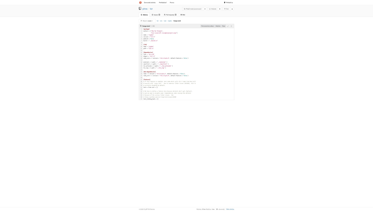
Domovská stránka (150, 2)
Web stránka (230, 209)
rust (165, 21)
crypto (170, 21)
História (218, 26)
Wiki (184, 15)
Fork (227, 9)
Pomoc (172, 2)
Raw (223, 26)
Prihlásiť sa (229, 2)
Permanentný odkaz (207, 26)
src (161, 21)
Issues (157, 15)
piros (144, 8)
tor (151, 8)
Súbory (145, 15)
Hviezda (213, 9)
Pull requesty (171, 15)
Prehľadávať (162, 2)
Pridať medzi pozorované (193, 9)
